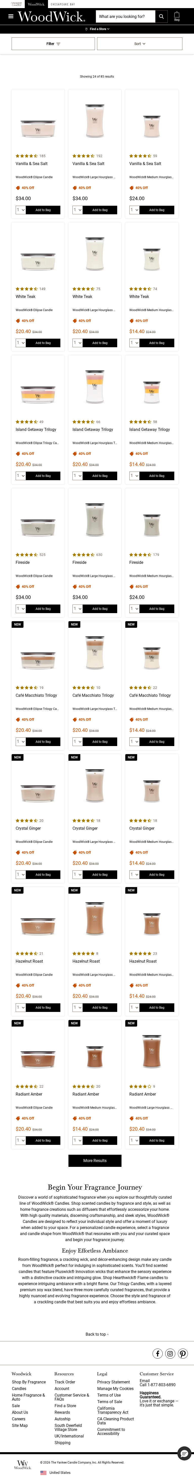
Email (145, 1380)
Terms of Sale (109, 1401)
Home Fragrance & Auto (28, 1397)
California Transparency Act (112, 1410)
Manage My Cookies (115, 1388)
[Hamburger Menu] (11, 16)
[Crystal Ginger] (38, 818)
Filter (50, 44)
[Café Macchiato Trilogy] (38, 685)
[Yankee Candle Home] (16, 4)
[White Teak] (38, 286)
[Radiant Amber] (38, 1084)
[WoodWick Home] (36, 4)
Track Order (65, 1382)
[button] (184, 1453)
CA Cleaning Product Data (115, 1421)
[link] (97, 29)
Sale (16, 1405)
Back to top (96, 1334)
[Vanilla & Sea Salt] (38, 153)
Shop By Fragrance (29, 1382)
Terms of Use (109, 1395)
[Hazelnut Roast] (38, 951)
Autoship (62, 1419)
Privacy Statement (113, 1382)
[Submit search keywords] (161, 16)
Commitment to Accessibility (111, 1431)
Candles (19, 1388)
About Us (20, 1412)
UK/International (69, 1436)
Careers (18, 1419)
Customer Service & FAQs (72, 1397)
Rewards (62, 1412)
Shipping (62, 1442)
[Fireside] (38, 552)
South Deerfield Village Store (68, 1427)
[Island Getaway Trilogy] (38, 419)
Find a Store (65, 1405)
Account (62, 1388)
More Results (95, 1160)
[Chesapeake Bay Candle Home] (63, 4)
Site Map (20, 1425)
